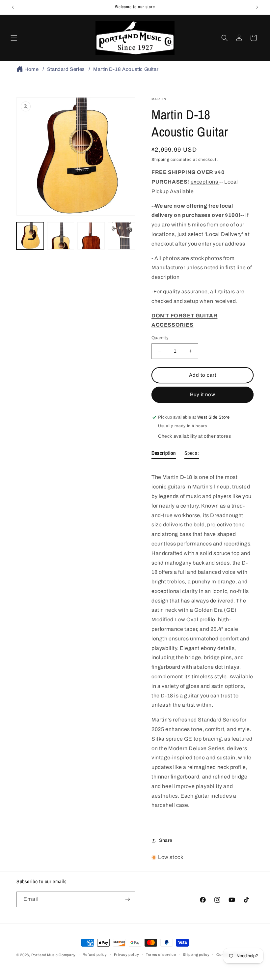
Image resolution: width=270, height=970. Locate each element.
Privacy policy (126, 954)
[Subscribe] (127, 899)
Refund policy (95, 954)
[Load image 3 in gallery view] (91, 236)
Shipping (160, 159)
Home (31, 69)
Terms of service (161, 954)
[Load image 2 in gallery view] (60, 236)
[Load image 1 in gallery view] (30, 236)
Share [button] (166, 840)
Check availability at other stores (194, 436)
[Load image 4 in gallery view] (121, 236)
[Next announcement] (257, 7)
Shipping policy (196, 954)
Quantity (160, 338)
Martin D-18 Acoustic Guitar (125, 69)
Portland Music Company (53, 955)
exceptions (205, 182)
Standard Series (66, 69)
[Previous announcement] (13, 7)
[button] (14, 38)
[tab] (163, 454)
